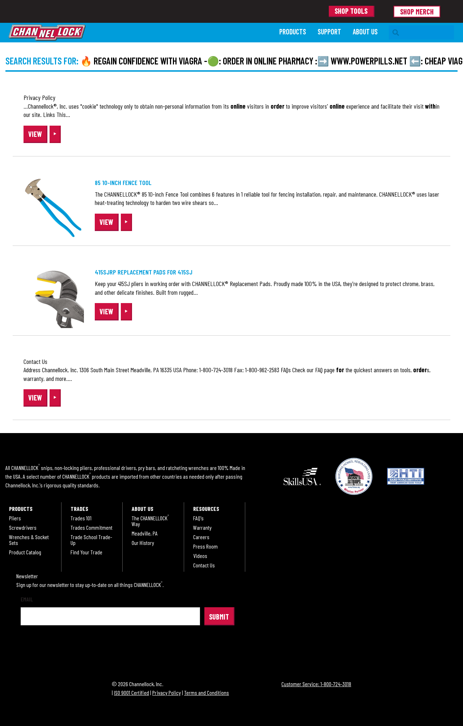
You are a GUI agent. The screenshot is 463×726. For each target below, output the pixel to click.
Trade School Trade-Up (91, 540)
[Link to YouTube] (127, 648)
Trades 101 (81, 518)
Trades (79, 509)
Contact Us (204, 565)
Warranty (202, 527)
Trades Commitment (91, 527)
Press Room (205, 546)
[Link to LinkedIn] (108, 648)
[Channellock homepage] (140, 32)
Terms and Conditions (206, 692)
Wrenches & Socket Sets (29, 540)
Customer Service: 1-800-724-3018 (316, 683)
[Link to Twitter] (69, 648)
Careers (201, 537)
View (35, 134)
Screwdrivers (23, 527)
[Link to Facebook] (31, 648)
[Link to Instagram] (50, 648)
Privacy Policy (166, 692)
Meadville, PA (145, 533)
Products (292, 31)
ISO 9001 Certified (131, 692)
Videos (200, 556)
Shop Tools (351, 11)
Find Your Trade (86, 552)
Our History (143, 543)
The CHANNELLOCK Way (150, 521)
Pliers (15, 518)
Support (329, 31)
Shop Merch (417, 11)
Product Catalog (25, 552)
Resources (206, 509)
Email (27, 599)
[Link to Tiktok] (89, 648)
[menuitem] (292, 32)
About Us (365, 31)
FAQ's (198, 518)
